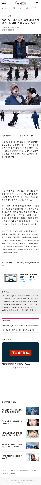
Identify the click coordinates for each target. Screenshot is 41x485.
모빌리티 (27, 8)
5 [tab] (21, 367)
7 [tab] (25, 367)
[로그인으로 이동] (37, 3)
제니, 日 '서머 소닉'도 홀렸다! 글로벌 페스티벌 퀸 (12, 411)
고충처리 (33, 471)
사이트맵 (5, 473)
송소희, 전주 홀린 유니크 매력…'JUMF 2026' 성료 (12, 445)
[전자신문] (20, 2)
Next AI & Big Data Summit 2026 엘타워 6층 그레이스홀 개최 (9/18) (20, 325)
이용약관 (12, 471)
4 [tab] (19, 367)
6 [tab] (23, 367)
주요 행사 (6, 339)
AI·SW (4, 8)
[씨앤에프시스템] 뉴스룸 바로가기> (27, 281)
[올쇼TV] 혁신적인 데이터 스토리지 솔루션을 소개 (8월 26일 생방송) (20, 330)
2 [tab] (15, 367)
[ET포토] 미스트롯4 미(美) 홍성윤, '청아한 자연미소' (12, 434)
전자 (19, 8)
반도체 (12, 8)
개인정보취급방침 (22, 471)
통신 (36, 8)
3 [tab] (17, 367)
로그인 (4, 471)
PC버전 (13, 473)
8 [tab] (27, 367)
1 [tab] (13, 367)
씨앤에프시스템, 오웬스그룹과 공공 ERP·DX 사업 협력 (28, 277)
